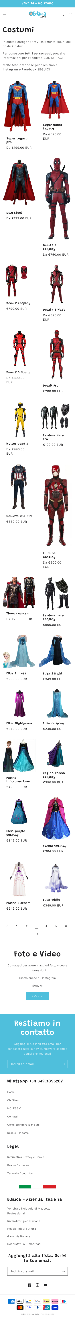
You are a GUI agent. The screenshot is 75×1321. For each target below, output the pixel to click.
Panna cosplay (55, 845)
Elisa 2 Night (53, 673)
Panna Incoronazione (18, 780)
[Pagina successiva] (37, 934)
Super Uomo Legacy (52, 127)
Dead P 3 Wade (54, 309)
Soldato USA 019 (19, 516)
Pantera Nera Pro (53, 437)
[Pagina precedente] (7, 926)
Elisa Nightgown (19, 723)
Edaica (31, 1314)
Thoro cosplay (17, 613)
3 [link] (37, 926)
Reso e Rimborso (18, 1132)
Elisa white (51, 900)
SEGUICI (37, 995)
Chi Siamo (13, 1100)
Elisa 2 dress (16, 673)
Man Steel (14, 213)
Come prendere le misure (23, 1124)
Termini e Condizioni (20, 1173)
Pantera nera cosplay (53, 617)
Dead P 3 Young (18, 372)
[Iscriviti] (64, 1064)
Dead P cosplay (18, 303)
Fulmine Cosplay (49, 555)
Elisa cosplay (53, 723)
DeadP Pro (51, 385)
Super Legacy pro (17, 140)
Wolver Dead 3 (17, 443)
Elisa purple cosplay (15, 833)
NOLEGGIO (14, 1108)
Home (11, 1092)
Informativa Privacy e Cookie (26, 1157)
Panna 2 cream (18, 903)
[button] (5, 14)
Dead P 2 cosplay (49, 247)
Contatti (12, 1116)
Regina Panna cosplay (54, 775)
